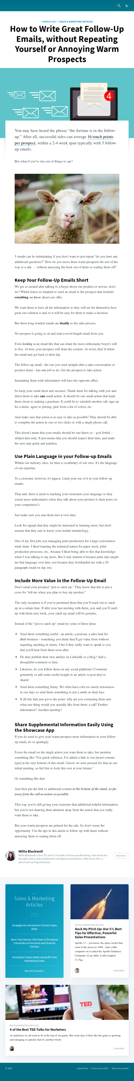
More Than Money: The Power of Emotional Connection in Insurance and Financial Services (34, 943)
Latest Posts (82, 1068)
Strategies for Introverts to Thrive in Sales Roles (34, 927)
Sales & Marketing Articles (76, 21)
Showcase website (120, 1068)
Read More (121, 855)
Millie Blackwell (30, 851)
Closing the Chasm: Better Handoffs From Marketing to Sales (34, 958)
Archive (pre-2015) (99, 1068)
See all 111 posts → (34, 970)
